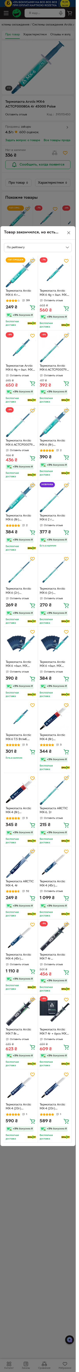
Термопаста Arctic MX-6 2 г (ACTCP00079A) (52, 518)
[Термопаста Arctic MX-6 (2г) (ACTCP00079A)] (21, 570)
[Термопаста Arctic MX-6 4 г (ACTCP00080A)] (21, 272)
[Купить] (32, 307)
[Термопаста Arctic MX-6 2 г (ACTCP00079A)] (55, 497)
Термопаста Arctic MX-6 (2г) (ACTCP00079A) (18, 591)
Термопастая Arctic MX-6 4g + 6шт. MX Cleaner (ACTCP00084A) (19, 368)
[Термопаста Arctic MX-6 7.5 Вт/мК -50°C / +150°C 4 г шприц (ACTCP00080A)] (21, 717)
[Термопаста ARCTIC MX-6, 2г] (55, 790)
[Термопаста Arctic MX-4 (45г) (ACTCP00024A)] (55, 863)
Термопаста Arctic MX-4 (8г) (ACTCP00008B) (52, 738)
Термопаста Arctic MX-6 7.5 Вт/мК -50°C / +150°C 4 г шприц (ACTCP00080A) (18, 738)
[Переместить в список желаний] (32, 260)
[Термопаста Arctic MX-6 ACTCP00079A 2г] (55, 347)
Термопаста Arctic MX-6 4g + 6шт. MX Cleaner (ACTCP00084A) (53, 293)
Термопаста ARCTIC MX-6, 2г (54, 810)
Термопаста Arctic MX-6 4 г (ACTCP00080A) (18, 293)
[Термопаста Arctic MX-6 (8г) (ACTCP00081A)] (55, 422)
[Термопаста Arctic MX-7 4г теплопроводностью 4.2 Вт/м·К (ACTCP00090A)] (55, 936)
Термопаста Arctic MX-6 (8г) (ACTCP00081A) (52, 443)
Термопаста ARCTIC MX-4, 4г (20, 883)
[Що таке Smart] (31, 323)
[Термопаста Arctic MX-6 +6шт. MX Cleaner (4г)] (21, 643)
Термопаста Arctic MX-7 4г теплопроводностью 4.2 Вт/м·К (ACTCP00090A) (54, 957)
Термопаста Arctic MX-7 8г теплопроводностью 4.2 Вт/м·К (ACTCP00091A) (20, 1032)
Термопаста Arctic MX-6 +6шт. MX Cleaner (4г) (18, 665)
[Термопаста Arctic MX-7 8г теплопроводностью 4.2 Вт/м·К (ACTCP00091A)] (21, 1011)
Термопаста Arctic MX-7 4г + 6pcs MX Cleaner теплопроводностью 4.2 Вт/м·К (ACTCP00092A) (54, 1032)
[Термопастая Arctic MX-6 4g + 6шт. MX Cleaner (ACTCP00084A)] (21, 347)
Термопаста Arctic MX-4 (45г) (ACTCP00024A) (52, 884)
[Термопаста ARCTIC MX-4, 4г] (21, 863)
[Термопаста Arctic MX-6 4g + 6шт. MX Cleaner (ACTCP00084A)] (55, 272)
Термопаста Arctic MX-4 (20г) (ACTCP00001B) (18, 1107)
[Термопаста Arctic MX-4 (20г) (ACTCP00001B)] (21, 1086)
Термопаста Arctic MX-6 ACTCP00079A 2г (54, 368)
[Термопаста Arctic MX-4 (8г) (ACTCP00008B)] (55, 717)
